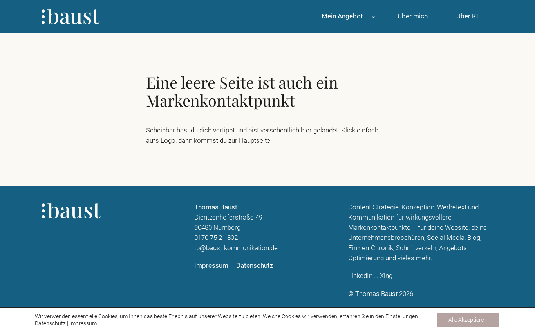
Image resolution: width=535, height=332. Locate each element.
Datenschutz (50, 323)
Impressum (83, 323)
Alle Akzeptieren (467, 320)
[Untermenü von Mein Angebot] (373, 16)
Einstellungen (401, 316)
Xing (386, 275)
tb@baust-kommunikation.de (236, 248)
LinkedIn (360, 275)
